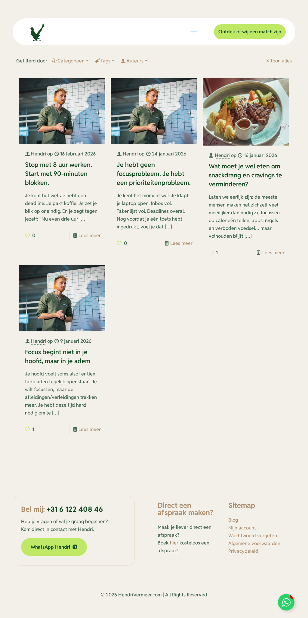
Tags (105, 61)
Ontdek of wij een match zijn (249, 32)
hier (174, 543)
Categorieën (71, 61)
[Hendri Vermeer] (37, 31)
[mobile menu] (194, 32)
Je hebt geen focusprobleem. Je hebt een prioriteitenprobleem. (154, 174)
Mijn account (242, 528)
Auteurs (134, 61)
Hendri (38, 154)
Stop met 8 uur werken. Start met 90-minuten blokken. (58, 174)
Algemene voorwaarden (254, 543)
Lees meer (90, 235)
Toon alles (281, 61)
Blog (233, 520)
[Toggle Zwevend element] (286, 602)
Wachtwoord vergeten (252, 535)
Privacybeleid (243, 551)
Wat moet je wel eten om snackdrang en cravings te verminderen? (245, 175)
